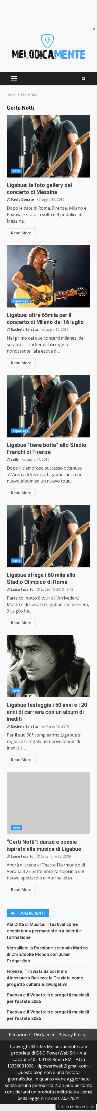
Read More (21, 232)
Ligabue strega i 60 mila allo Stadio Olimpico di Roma (48, 536)
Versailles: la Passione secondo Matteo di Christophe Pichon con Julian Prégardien (47, 954)
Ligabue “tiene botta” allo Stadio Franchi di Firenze (48, 406)
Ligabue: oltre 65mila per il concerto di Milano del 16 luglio (48, 276)
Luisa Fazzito (22, 589)
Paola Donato (22, 199)
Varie (16, 561)
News (16, 171)
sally (15, 459)
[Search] (83, 78)
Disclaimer (44, 1035)
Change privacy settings (76, 1106)
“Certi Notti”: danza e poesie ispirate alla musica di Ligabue (48, 803)
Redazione (19, 1035)
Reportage (20, 301)
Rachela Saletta (24, 329)
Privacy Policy (71, 1035)
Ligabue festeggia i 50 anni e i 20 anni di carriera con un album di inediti (48, 666)
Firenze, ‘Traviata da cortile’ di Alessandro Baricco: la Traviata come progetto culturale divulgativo (45, 978)
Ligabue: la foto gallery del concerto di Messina (48, 146)
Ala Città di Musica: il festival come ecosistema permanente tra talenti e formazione (44, 931)
